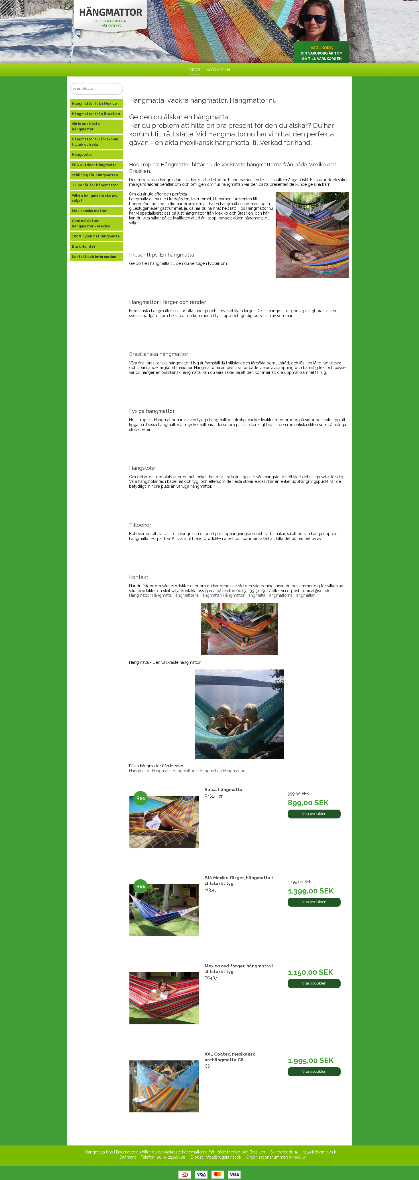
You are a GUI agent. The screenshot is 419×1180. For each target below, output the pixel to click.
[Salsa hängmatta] (164, 821)
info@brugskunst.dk (223, 1157)
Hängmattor (140, 595)
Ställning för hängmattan (95, 175)
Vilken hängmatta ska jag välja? (94, 198)
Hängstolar (82, 154)
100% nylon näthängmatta (96, 236)
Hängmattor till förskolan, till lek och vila (95, 141)
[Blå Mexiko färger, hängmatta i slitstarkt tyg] (164, 910)
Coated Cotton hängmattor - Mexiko (91, 223)
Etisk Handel (83, 246)
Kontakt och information (94, 257)
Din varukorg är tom (322, 53)
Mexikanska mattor (89, 211)
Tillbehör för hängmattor (95, 185)
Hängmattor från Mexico (94, 103)
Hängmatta (162, 595)
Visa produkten (314, 814)
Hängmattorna (186, 595)
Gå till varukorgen (322, 59)
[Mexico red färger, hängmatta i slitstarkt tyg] (164, 998)
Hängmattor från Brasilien (96, 114)
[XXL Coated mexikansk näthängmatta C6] (164, 1086)
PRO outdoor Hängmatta (94, 165)
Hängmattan (211, 595)
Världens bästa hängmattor (86, 126)
